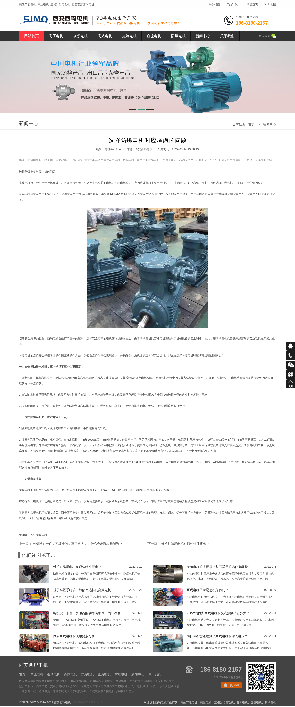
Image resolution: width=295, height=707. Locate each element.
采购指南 (214, 4)
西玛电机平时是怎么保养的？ (207, 590)
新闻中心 (203, 36)
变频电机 (80, 36)
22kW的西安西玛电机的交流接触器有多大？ (218, 613)
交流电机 (129, 36)
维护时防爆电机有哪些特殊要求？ (185, 543)
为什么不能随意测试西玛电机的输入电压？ (217, 636)
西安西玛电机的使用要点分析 (74, 636)
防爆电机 (178, 36)
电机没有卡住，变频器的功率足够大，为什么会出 (88, 613)
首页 (251, 124)
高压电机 (56, 36)
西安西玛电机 (69, 512)
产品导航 (232, 4)
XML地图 (270, 4)
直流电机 (154, 36)
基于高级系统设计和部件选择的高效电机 (82, 590)
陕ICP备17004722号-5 (88, 702)
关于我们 (227, 36)
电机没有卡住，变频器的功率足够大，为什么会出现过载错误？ (78, 543)
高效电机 (105, 36)
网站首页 (31, 36)
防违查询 (252, 4)
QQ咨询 (234, 685)
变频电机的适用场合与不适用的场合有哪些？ (219, 567)
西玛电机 (120, 182)
